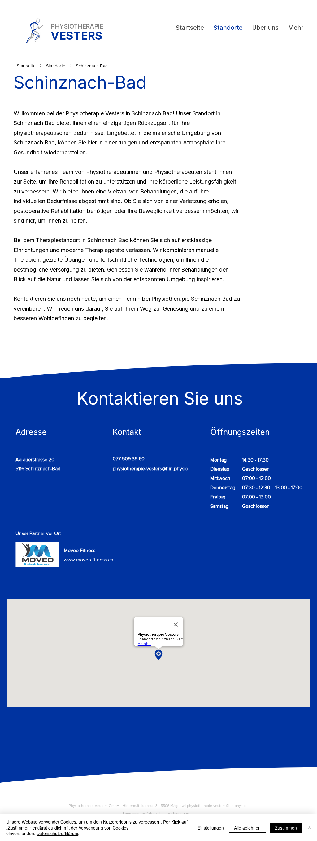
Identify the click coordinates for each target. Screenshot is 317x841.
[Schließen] (309, 827)
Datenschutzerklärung (58, 833)
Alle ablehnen (247, 828)
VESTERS (77, 35)
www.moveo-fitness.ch (88, 559)
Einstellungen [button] (211, 828)
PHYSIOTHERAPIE (77, 26)
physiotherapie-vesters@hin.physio (150, 468)
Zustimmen (286, 828)
